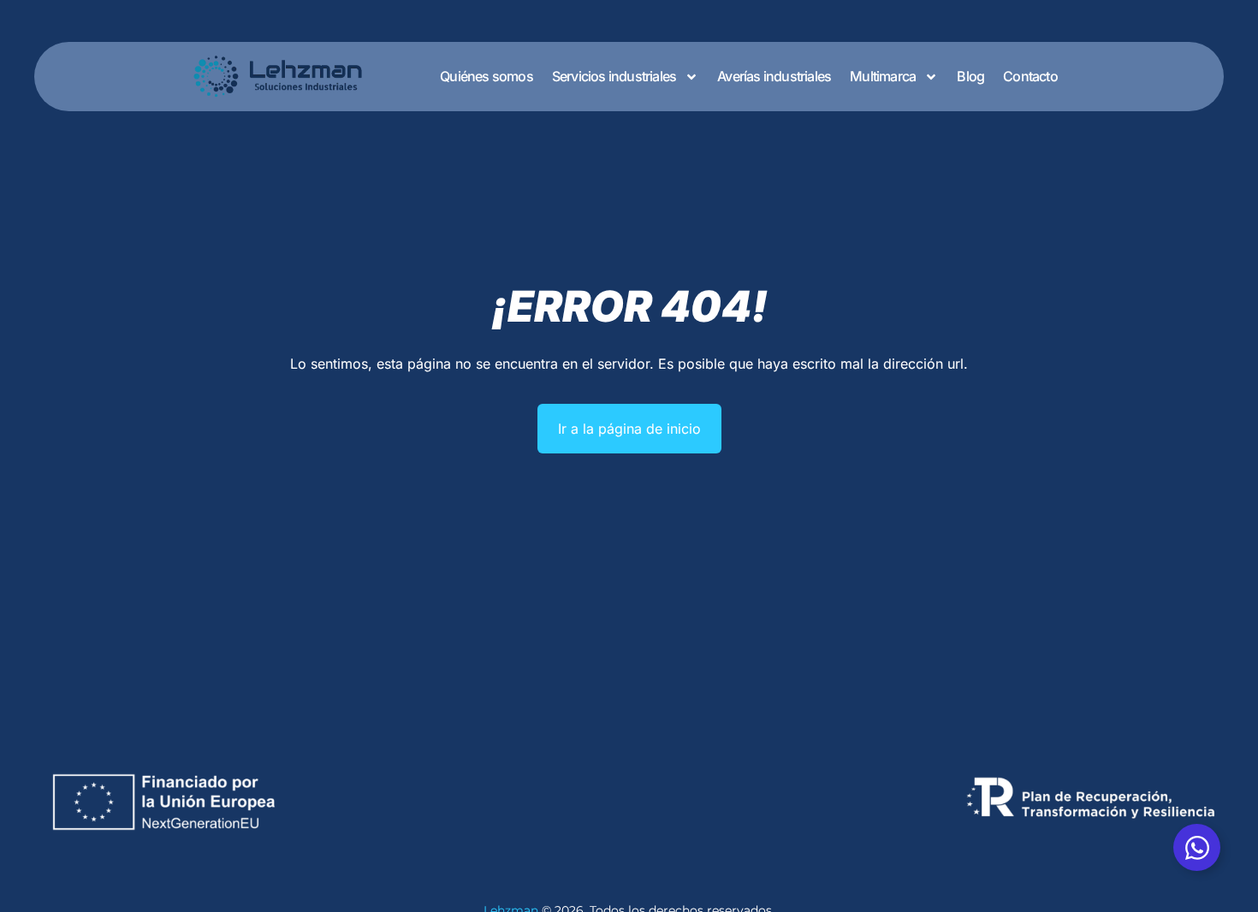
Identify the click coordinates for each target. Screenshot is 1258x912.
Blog (970, 76)
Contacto (1030, 76)
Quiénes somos (486, 76)
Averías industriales (774, 76)
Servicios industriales (614, 76)
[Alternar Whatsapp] (1196, 847)
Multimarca (883, 76)
